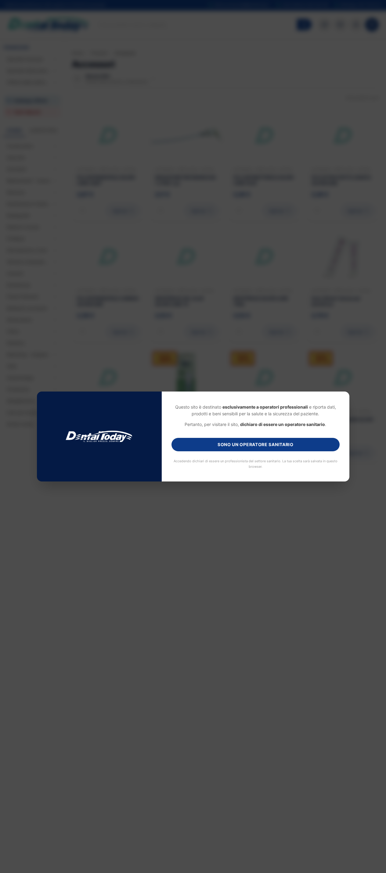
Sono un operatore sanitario (256, 444)
